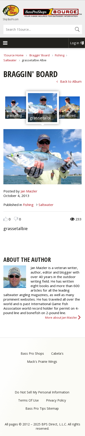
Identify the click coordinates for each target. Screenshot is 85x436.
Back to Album (71, 81)
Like (5, 219)
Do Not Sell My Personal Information (42, 392)
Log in (74, 43)
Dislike (16, 219)
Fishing (59, 55)
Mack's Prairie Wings (42, 361)
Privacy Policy (56, 400)
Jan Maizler (29, 191)
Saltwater (10, 60)
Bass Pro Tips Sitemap (42, 408)
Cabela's (57, 353)
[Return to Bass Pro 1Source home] (52, 15)
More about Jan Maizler (61, 317)
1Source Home (13, 55)
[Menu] (5, 43)
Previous (14, 108)
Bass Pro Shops (32, 353)
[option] (42, 107)
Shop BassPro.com (11, 19)
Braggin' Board (39, 55)
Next (70, 108)
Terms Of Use (28, 400)
